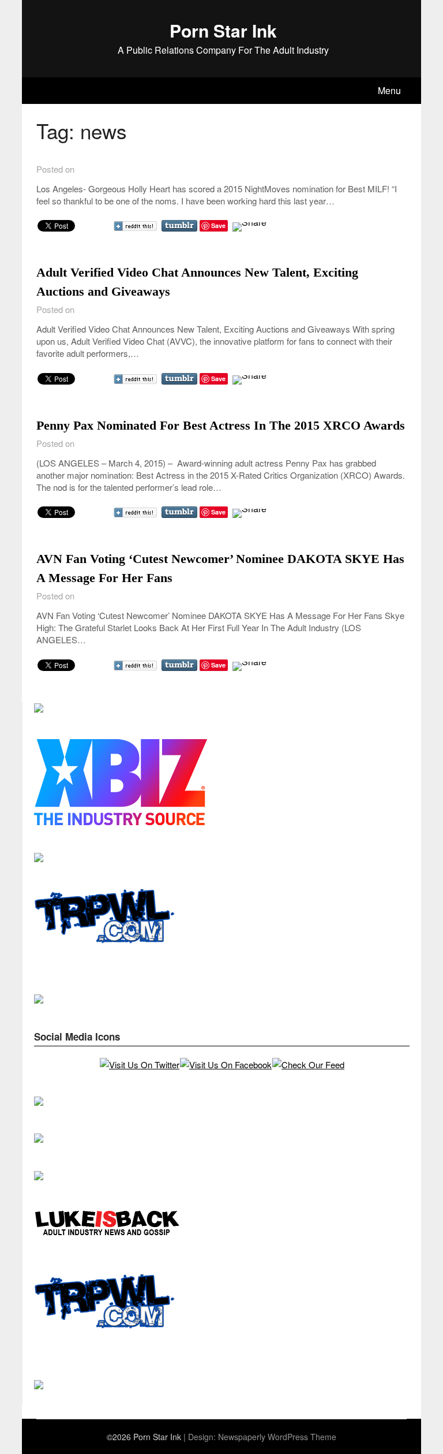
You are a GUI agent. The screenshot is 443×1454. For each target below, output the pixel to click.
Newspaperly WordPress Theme (277, 1436)
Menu (389, 90)
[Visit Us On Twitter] (139, 1064)
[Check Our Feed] (308, 1064)
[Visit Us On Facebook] (225, 1064)
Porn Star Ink (223, 30)
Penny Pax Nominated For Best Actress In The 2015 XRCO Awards (220, 425)
